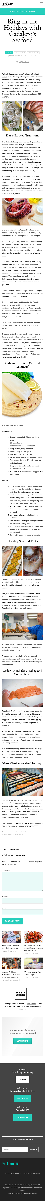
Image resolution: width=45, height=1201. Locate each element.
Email (4, 908)
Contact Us (36, 1173)
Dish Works (31, 1004)
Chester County (15, 56)
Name (5, 896)
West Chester (30, 56)
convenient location (11, 91)
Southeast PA (33, 53)
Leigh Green (24, 62)
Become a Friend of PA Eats (23, 11)
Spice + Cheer (20, 53)
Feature (9, 53)
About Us (8, 1173)
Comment (6, 870)
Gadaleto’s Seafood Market (17, 823)
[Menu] (41, 3)
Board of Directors (22, 1173)
